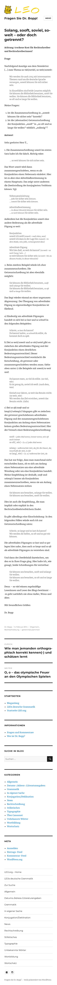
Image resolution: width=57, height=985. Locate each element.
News (10, 800)
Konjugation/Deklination (20, 796)
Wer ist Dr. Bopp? (16, 736)
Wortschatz (13, 826)
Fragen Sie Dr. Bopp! (21, 18)
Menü (48, 18)
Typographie (13, 811)
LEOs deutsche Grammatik (21, 706)
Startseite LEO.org (16, 710)
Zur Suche (9, 885)
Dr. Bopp (8, 627)
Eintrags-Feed (14, 852)
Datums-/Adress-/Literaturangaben (26, 785)
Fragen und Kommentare (20, 732)
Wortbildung (13, 822)
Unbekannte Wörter (17, 819)
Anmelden (12, 848)
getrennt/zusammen (31, 630)
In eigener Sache (16, 793)
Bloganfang (13, 703)
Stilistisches (13, 807)
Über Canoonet (15, 815)
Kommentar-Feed (16, 855)
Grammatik (13, 789)
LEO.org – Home (12, 872)
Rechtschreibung (11, 630)
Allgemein (34, 627)
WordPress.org (14, 859)
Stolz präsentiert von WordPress (37, 980)
